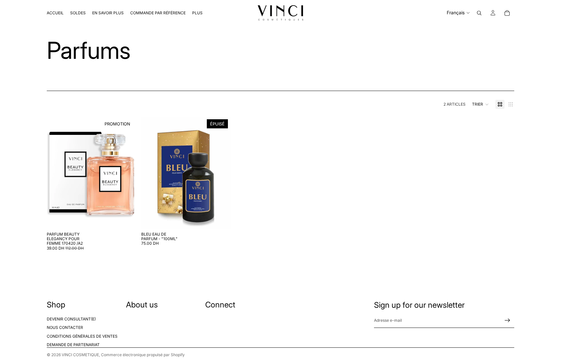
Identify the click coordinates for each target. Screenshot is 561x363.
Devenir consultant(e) (71, 319)
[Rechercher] (479, 13)
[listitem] (197, 13)
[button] (480, 104)
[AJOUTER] (126, 219)
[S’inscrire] (507, 320)
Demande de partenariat (73, 344)
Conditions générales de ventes (82, 336)
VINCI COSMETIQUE (80, 354)
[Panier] (507, 13)
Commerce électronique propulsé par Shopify (143, 354)
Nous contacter (65, 327)
